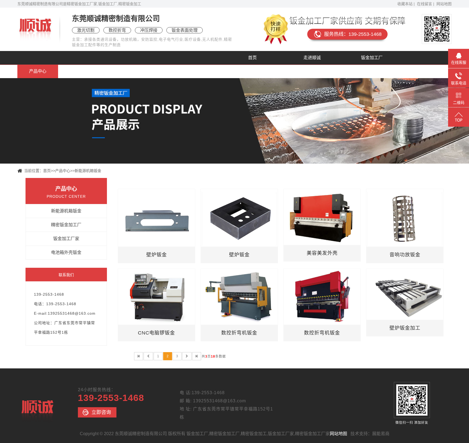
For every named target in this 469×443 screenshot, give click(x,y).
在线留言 (424, 4)
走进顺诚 (312, 57)
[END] (196, 356)
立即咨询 (101, 412)
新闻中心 (157, 71)
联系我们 (217, 71)
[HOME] (138, 356)
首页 (252, 57)
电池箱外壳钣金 (66, 252)
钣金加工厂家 (66, 238)
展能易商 (380, 433)
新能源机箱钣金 (88, 170)
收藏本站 (405, 4)
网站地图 (444, 4)
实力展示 (97, 71)
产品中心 (37, 71)
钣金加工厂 (372, 57)
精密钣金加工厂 (66, 224)
